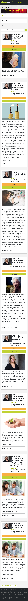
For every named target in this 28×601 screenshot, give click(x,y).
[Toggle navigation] (25, 2)
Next (11, 585)
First (2, 585)
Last (15, 585)
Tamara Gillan (13, 40)
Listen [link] (14, 46)
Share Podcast (14, 49)
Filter (3, 25)
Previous (7, 585)
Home (3, 15)
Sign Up (21, 2)
